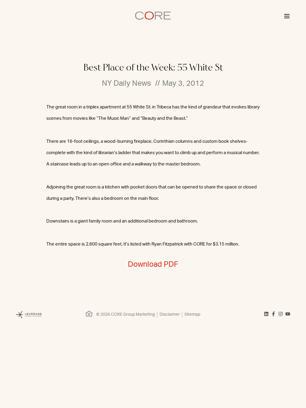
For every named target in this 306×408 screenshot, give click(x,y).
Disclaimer (170, 314)
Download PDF (153, 264)
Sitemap (192, 314)
